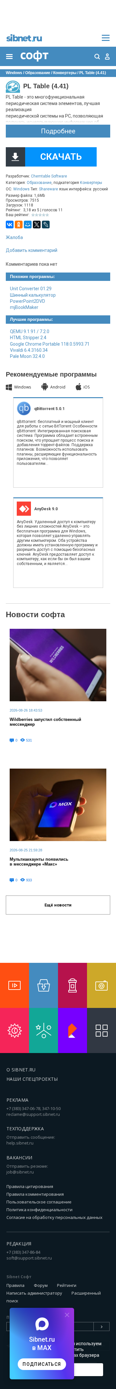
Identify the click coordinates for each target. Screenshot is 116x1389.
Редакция (19, 1244)
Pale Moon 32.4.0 (27, 356)
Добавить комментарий (31, 250)
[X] (37, 224)
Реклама (17, 1100)
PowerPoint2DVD (27, 301)
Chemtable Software (49, 176)
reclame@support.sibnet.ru (33, 1114)
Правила (15, 1285)
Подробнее (58, 131)
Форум (41, 1285)
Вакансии (19, 1157)
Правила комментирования (35, 1194)
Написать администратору (34, 1293)
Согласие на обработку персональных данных (54, 1217)
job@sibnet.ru (20, 1172)
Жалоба (14, 237)
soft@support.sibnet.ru (29, 1258)
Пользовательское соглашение (39, 1202)
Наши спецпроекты (32, 1079)
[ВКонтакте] (10, 224)
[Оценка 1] (33, 215)
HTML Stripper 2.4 (28, 337)
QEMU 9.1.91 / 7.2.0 (29, 331)
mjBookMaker (24, 307)
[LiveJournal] (46, 224)
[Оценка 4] (43, 215)
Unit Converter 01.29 (31, 288)
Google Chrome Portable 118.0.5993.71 (50, 344)
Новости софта (35, 614)
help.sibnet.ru (20, 1143)
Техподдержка (25, 1129)
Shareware (48, 189)
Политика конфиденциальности (39, 1209)
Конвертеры (91, 182)
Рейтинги (66, 1285)
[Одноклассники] (19, 224)
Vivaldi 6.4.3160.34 (29, 350)
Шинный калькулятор (33, 295)
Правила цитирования (29, 1186)
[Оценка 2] (36, 215)
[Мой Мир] (28, 224)
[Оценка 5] (47, 215)
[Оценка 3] (40, 215)
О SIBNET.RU (21, 1070)
